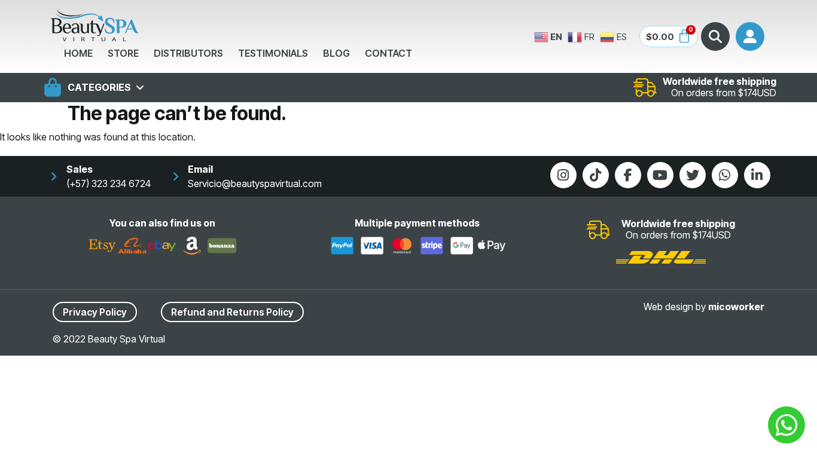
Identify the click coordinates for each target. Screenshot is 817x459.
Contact (388, 53)
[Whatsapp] (725, 175)
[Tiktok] (596, 175)
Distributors (188, 53)
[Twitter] (692, 175)
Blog (336, 53)
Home (78, 53)
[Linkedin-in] (757, 175)
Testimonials (273, 53)
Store (123, 53)
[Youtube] (660, 175)
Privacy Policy (95, 312)
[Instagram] (563, 175)
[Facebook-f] (628, 175)
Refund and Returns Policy (232, 312)
